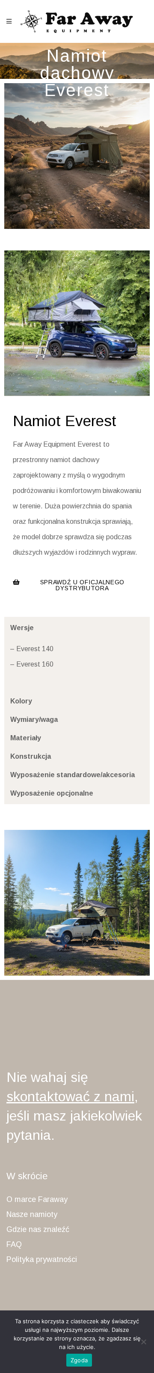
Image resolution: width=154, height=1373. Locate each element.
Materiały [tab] (25, 738)
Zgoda (79, 1360)
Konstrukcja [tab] (30, 756)
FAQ (14, 1244)
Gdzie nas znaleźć (37, 1229)
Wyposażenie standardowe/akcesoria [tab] (72, 774)
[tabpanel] (78, 664)
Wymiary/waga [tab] (34, 719)
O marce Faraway (37, 1199)
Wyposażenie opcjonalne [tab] (51, 793)
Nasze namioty (31, 1214)
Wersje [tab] (22, 627)
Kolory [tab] (21, 701)
